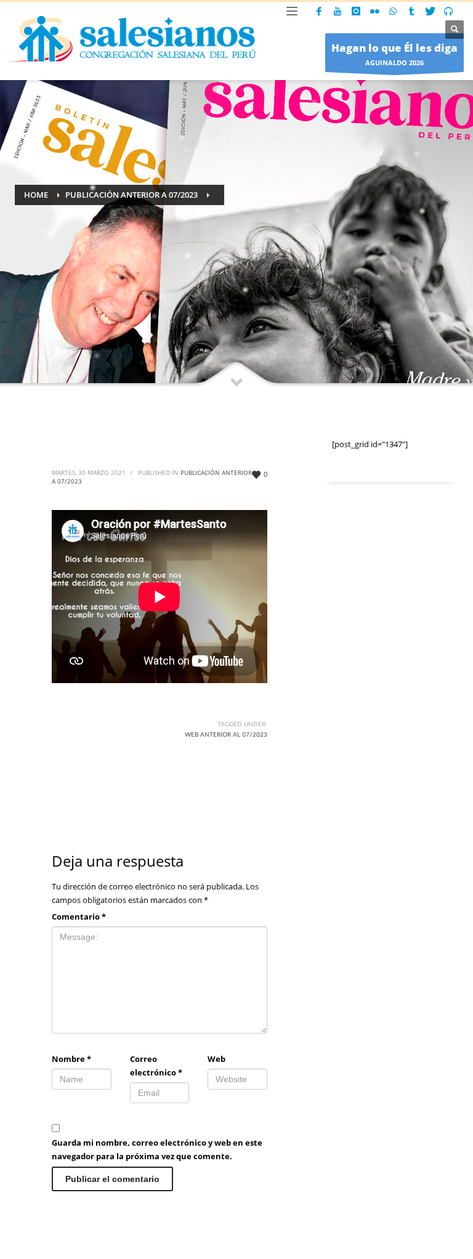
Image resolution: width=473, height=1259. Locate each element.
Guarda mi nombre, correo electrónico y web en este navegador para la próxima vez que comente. (157, 1149)
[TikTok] (411, 11)
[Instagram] (356, 11)
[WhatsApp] (393, 11)
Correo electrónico (156, 1065)
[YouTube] (337, 11)
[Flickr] (374, 11)
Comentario (79, 916)
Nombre (71, 1058)
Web (216, 1058)
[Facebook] (319, 11)
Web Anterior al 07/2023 (226, 735)
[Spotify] (448, 11)
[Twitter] (430, 11)
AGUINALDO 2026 (394, 54)
